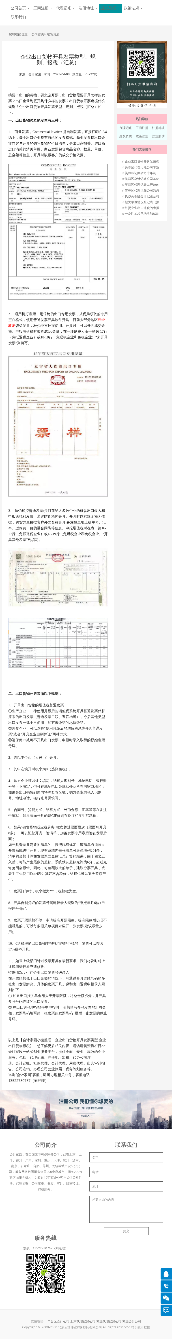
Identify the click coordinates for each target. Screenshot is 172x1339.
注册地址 (158, 128)
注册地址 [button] (87, 8)
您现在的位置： (20, 34)
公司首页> (39, 34)
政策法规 (142, 136)
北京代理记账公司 (82, 1321)
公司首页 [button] (19, 8)
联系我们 (18, 17)
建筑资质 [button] (109, 8)
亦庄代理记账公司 (109, 1321)
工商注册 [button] (41, 8)
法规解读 (158, 136)
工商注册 (142, 128)
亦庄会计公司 (131, 1321)
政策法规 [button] (132, 8)
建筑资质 (53, 34)
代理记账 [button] (64, 8)
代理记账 (125, 128)
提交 (126, 1231)
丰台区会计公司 (58, 1321)
